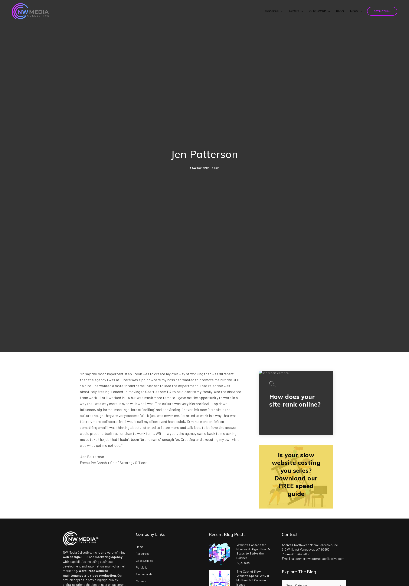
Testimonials (144, 574)
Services (272, 11)
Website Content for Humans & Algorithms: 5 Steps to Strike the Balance (253, 551)
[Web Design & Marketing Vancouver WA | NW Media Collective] (30, 11)
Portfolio (141, 567)
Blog (340, 11)
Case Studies (144, 560)
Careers (141, 581)
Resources (142, 553)
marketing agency (108, 557)
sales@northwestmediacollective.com (317, 558)
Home (139, 547)
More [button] (354, 11)
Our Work (317, 11)
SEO (84, 557)
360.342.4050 (300, 554)
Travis (194, 167)
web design (71, 557)
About (294, 11)
